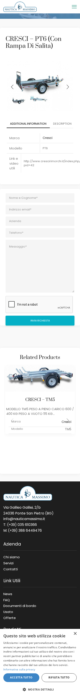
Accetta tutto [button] (21, 677)
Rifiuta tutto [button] (59, 677)
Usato (8, 611)
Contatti (10, 568)
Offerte (9, 617)
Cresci (47, 138)
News (7, 594)
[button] (12, 86)
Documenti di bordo (19, 605)
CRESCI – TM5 (40, 400)
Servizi (8, 563)
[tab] (28, 124)
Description (62, 124)
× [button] (75, 633)
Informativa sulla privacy (19, 669)
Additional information (28, 124)
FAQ (6, 600)
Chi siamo (11, 557)
